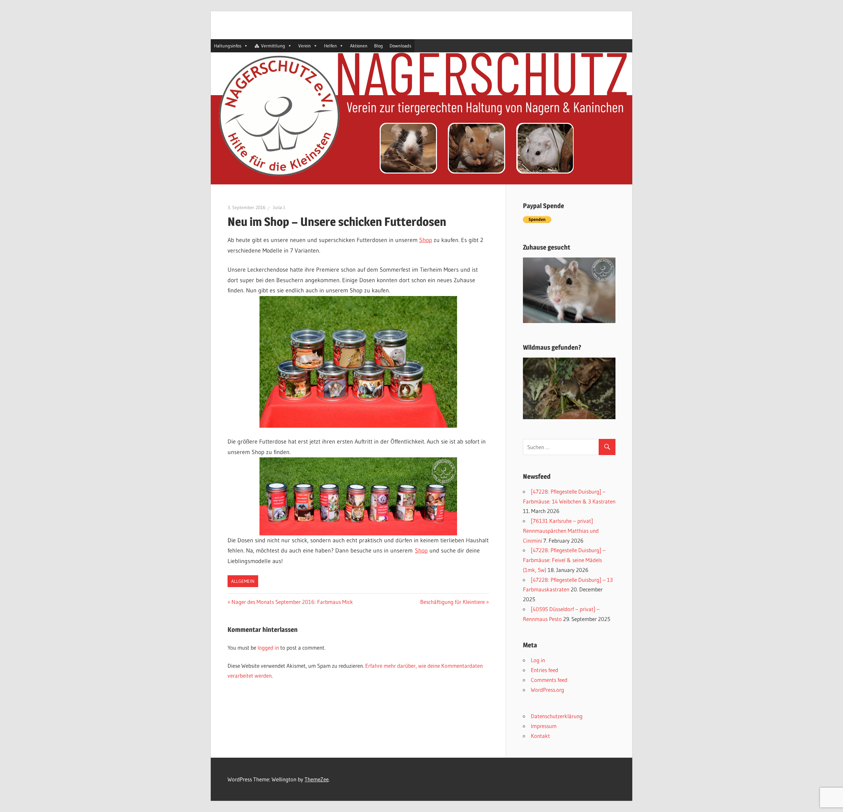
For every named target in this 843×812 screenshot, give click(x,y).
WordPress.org (547, 689)
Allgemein (243, 581)
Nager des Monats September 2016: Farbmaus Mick (292, 601)
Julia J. (279, 207)
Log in (538, 660)
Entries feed (544, 669)
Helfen (330, 46)
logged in (268, 647)
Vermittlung (273, 46)
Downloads (400, 46)
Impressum (544, 725)
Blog (378, 46)
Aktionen (358, 46)
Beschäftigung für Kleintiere (452, 601)
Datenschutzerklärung (557, 716)
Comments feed (549, 679)
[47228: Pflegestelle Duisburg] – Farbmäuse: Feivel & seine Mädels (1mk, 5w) (564, 560)
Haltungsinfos (227, 46)
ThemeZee (317, 779)
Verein (304, 46)
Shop (425, 240)
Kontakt (540, 735)
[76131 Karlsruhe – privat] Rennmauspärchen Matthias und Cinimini (561, 530)
